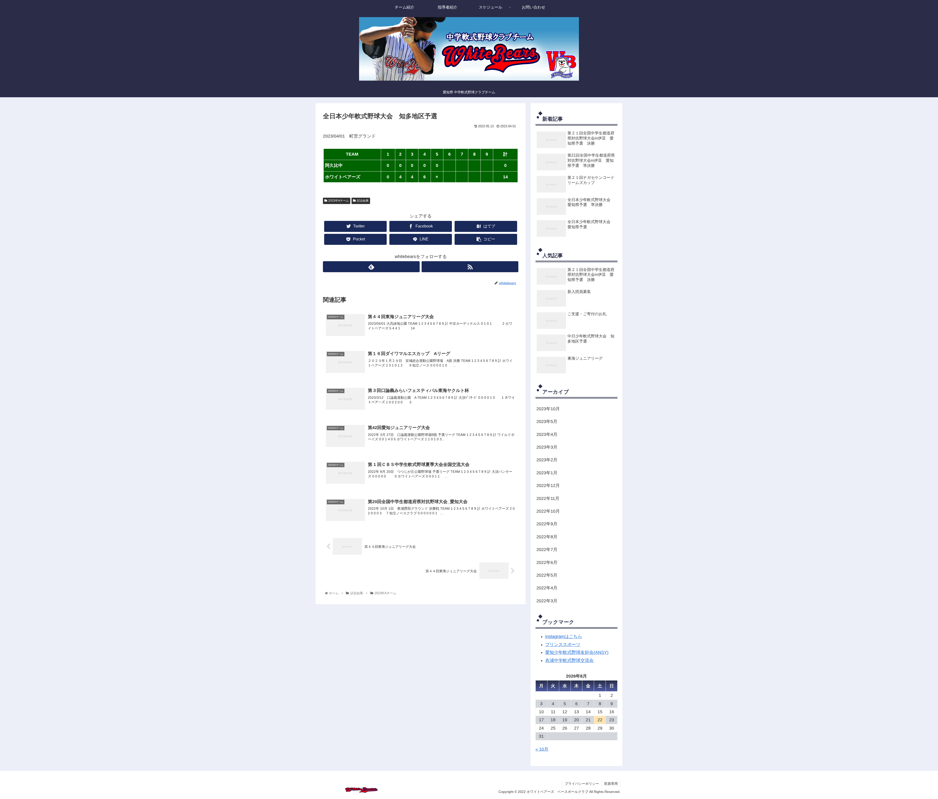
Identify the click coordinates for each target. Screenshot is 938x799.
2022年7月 (546, 549)
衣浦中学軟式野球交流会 (569, 660)
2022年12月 (548, 485)
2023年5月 (546, 421)
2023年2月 (546, 459)
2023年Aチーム (338, 200)
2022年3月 (546, 600)
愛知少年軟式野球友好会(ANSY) (576, 652)
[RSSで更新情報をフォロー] (470, 266)
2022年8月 (546, 536)
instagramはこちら (563, 636)
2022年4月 (546, 587)
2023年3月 (546, 447)
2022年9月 (546, 523)
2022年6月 (546, 562)
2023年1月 (546, 472)
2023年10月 (548, 408)
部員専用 (611, 784)
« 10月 (541, 749)
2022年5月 (546, 575)
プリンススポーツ (562, 644)
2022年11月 (547, 498)
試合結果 (363, 200)
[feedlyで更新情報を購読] (371, 266)
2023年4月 (546, 434)
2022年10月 (548, 511)
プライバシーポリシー (582, 784)
